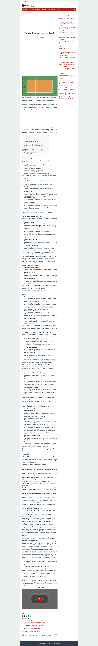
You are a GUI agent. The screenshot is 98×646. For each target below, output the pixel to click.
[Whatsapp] (30, 616)
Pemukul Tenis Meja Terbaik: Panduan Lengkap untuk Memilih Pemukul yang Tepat (67, 82)
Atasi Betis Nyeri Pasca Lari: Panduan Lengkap (50, 635)
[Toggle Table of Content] (46, 137)
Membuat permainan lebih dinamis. (31, 141)
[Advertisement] (40, 24)
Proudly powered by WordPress (44, 643)
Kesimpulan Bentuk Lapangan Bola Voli (31, 152)
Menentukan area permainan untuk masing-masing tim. (35, 142)
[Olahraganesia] (29, 5)
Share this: (27, 154)
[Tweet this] (24, 616)
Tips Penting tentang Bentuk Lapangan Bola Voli (32, 150)
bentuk (35, 631)
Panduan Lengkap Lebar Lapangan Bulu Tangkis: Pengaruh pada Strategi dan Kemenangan (67, 37)
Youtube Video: (29, 153)
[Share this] (22, 616)
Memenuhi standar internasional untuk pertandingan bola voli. (36, 148)
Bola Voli (26, 631)
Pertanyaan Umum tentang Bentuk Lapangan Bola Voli (34, 149)
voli (39, 631)
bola (37, 631)
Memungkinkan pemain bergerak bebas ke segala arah (35, 140)
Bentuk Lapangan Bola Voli (28, 138)
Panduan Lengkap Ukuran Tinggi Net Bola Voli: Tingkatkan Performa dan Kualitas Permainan (67, 53)
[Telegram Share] (28, 616)
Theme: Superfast (56, 643)
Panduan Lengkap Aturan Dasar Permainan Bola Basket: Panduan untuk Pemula (67, 23)
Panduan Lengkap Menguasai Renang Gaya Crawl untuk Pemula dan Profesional (67, 29)
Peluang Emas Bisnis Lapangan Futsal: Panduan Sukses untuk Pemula (30, 635)
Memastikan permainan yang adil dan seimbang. (34, 145)
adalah (33, 631)
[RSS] (75, 1)
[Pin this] (26, 616)
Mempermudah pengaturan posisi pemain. (33, 144)
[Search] (74, 9)
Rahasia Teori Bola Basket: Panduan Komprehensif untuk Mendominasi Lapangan (67, 77)
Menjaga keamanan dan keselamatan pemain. (33, 146)
